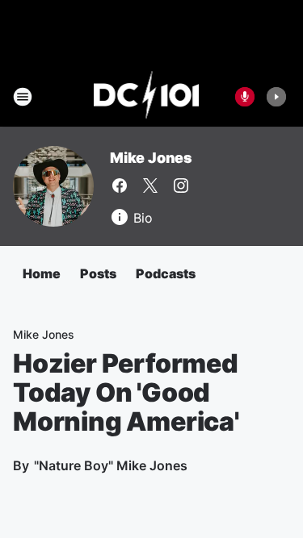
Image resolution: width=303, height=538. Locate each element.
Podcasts (166, 273)
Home (42, 273)
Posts (98, 273)
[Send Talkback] (245, 96)
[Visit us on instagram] (181, 185)
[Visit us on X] (150, 185)
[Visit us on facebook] (119, 185)
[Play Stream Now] (276, 96)
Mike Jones (151, 157)
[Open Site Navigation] (22, 96)
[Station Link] (147, 97)
